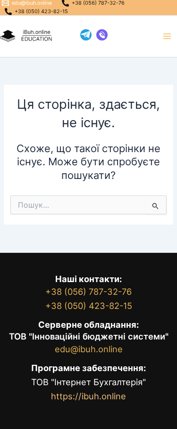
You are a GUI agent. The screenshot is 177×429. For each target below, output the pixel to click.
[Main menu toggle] (167, 36)
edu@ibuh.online (89, 349)
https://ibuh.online (88, 396)
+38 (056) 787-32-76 (88, 291)
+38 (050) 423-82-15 (88, 305)
